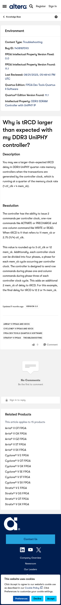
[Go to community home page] (18, 6)
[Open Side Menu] (4, 6)
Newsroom (30, 563)
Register (41, 6)
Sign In (53, 6)
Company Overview (30, 557)
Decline (37, 598)
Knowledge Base (13, 17)
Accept (50, 598)
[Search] (31, 6)
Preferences (21, 598)
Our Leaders (30, 569)
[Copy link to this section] (22, 154)
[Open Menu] (56, 16)
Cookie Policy (32, 587)
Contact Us (30, 539)
